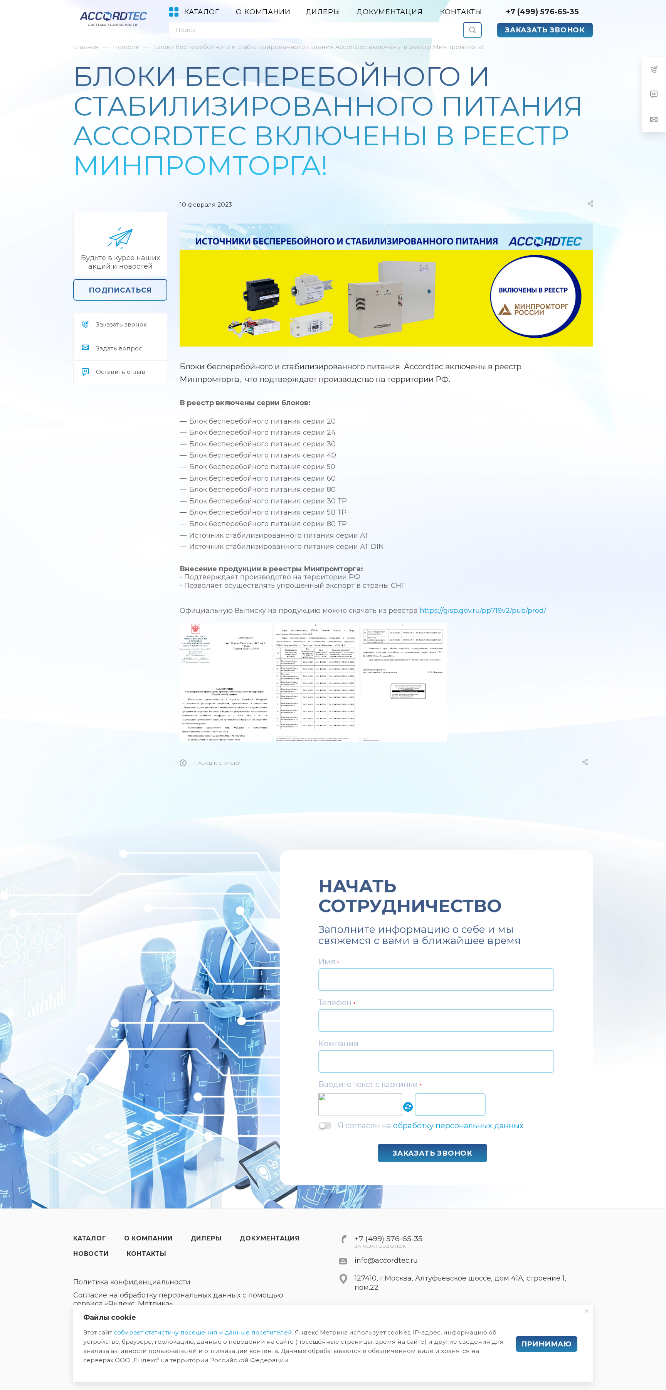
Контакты (146, 1253)
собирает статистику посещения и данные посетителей (203, 1332)
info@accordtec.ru (386, 1260)
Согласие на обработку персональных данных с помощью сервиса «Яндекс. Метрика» (178, 1299)
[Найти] (472, 30)
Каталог (89, 1238)
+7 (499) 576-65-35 (542, 11)
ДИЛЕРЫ (206, 1238)
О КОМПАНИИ (148, 1238)
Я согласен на (431, 1125)
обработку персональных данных (458, 1125)
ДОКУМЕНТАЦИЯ (270, 1238)
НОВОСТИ (91, 1253)
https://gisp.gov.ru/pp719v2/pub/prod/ (483, 610)
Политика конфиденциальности (131, 1282)
